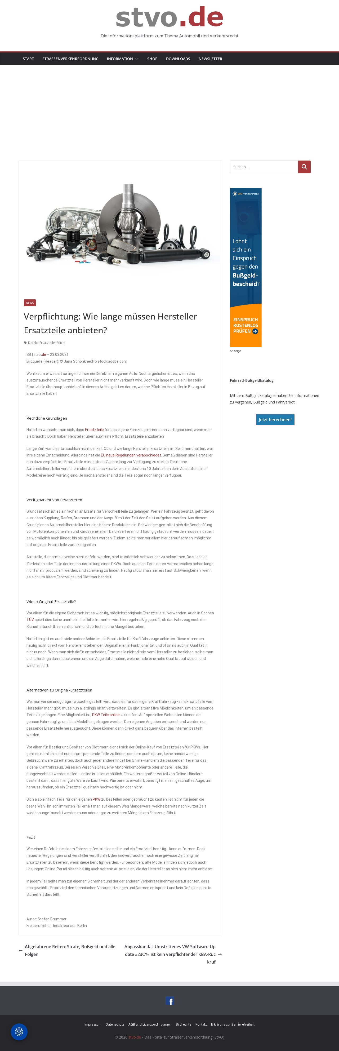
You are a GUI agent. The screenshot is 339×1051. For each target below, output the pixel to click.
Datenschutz (115, 1024)
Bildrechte (183, 1024)
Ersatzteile (47, 342)
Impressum (92, 1024)
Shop (152, 58)
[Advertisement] (169, 105)
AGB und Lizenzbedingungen (150, 1024)
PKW (96, 799)
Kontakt (201, 1024)
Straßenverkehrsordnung (70, 58)
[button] (136, 59)
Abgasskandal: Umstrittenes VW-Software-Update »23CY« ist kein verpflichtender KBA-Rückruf (170, 954)
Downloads (178, 58)
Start (28, 58)
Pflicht (60, 342)
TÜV (30, 620)
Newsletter (210, 58)
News (30, 303)
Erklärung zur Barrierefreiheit (233, 1024)
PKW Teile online (106, 715)
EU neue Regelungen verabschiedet (131, 455)
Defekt (33, 342)
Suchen (304, 167)
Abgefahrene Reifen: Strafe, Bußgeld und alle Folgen (70, 950)
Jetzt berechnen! (275, 420)
